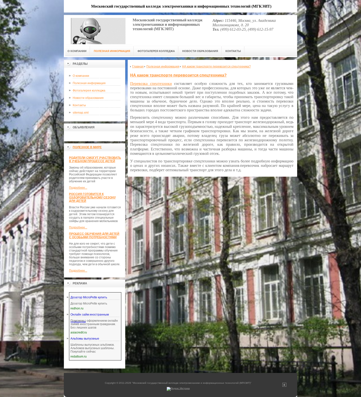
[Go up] (284, 385)
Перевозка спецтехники (151, 83)
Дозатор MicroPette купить (88, 297)
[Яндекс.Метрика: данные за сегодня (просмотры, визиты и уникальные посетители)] (178, 389)
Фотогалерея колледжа (89, 90)
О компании (81, 76)
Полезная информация (89, 83)
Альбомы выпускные (84, 338)
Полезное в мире (87, 147)
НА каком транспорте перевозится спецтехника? (178, 75)
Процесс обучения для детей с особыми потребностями (94, 235)
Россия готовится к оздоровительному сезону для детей (92, 197)
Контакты (79, 105)
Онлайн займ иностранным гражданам (89, 315)
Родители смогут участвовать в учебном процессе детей (95, 159)
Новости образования (88, 98)
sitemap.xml (81, 112)
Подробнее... (78, 187)
